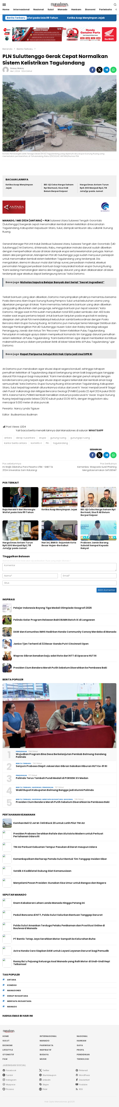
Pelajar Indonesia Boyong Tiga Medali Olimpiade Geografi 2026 (52, 608)
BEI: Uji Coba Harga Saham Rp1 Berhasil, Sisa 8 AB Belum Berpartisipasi (58, 188)
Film (4, 1059)
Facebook (11, 1070)
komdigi (12, 985)
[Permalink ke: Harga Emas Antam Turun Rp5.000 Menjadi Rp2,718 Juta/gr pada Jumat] (20, 530)
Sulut (5, 1040)
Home (5, 1036)
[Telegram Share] (106, 70)
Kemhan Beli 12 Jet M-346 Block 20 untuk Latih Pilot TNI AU (49, 823)
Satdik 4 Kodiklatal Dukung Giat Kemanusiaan (42, 871)
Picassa (10, 1089)
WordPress (84, 1075)
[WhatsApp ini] (113, 70)
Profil (80, 1049)
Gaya (80, 1045)
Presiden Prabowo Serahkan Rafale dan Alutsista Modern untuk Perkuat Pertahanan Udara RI (58, 835)
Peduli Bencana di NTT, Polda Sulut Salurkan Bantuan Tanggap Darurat (58, 915)
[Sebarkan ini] (92, 70)
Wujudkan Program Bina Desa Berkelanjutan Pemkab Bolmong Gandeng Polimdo (61, 755)
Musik (43, 1059)
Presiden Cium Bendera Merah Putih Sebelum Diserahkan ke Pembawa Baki (60, 667)
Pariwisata (46, 1045)
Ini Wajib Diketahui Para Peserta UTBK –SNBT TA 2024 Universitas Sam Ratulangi (27, 467)
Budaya (44, 1054)
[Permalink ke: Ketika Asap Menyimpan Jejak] (59, 497)
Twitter (46, 1070)
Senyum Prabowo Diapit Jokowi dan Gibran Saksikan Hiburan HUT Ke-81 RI (61, 766)
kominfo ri (36, 443)
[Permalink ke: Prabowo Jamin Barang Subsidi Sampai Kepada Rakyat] (99, 530)
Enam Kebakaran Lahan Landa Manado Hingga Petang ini (49, 903)
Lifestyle (7, 1049)
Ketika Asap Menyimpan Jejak (65, 17)
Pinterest (83, 1070)
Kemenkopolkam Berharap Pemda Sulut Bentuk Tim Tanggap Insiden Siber (60, 859)
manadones (14, 990)
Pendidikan (21, 751)
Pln (47, 443)
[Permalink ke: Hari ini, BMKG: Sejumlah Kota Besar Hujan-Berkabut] (59, 530)
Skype (46, 1084)
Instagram (11, 1079)
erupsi (42, 437)
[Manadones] (59, 4)
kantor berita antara (15, 443)
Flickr (45, 1089)
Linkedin (47, 1079)
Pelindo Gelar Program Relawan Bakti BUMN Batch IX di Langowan (54, 619)
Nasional (68, 799)
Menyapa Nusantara (52, 799)
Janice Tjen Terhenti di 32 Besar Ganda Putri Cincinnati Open (50, 643)
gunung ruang (58, 437)
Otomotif (8, 1054)
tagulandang (60, 443)
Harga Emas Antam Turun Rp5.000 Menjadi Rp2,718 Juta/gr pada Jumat (94, 188)
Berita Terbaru (23, 763)
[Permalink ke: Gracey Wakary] (5, 69)
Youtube (83, 1084)
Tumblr (9, 1075)
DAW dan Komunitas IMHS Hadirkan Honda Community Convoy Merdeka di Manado (64, 631)
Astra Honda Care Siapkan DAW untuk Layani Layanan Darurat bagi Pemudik (61, 951)
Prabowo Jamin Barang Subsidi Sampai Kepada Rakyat (94, 545)
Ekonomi (7, 1045)
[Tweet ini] (99, 70)
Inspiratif (45, 1049)
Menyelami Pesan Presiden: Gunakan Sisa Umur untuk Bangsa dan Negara (59, 883)
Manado (44, 1040)
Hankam (81, 1040)
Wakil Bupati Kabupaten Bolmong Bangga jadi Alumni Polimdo (55, 790)
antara (8, 437)
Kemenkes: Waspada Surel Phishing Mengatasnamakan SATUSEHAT (97, 467)
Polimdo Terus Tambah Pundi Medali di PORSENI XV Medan (52, 778)
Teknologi (83, 1059)
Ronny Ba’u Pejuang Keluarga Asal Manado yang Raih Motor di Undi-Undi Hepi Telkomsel (61, 963)
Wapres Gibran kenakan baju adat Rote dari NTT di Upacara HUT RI (55, 655)
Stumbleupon (49, 1075)
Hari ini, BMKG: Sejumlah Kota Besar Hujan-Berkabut (59, 544)
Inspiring (37, 787)
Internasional (48, 1036)
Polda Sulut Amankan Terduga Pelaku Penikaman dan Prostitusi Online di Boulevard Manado (59, 927)
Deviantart (84, 1079)
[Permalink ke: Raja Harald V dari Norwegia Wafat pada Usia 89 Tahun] (20, 497)
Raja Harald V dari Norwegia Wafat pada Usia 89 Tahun (18, 511)
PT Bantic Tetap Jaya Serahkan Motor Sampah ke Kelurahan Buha (54, 939)
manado (12, 1006)
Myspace (10, 1084)
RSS (81, 1089)
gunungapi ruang (80, 437)
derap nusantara (25, 437)
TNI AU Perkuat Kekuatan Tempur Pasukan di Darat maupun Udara (55, 847)
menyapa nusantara (19, 1001)
